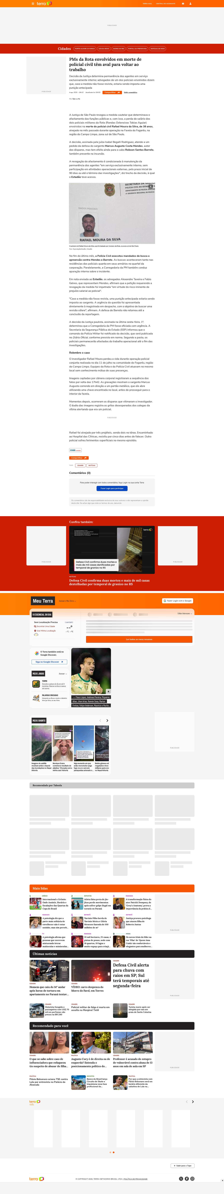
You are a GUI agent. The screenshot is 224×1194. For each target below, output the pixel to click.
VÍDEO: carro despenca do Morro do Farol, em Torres (87, 988)
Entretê (87, 915)
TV (43, 934)
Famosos (129, 896)
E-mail (183, 4)
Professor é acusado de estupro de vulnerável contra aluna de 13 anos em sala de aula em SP (132, 1062)
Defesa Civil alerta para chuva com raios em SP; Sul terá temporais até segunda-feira (131, 975)
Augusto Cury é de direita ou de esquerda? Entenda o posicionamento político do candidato (90, 1062)
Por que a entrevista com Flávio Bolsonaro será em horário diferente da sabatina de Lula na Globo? (140, 1083)
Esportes (88, 896)
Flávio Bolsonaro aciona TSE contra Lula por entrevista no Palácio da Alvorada (49, 1082)
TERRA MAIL (147, 4)
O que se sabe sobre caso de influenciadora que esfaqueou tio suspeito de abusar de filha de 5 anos (48, 1062)
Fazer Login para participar (112, 488)
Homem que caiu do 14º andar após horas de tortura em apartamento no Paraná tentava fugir (49, 990)
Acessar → (63, 673)
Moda (128, 934)
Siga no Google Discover (47, 661)
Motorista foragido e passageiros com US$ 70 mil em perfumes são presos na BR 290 (57, 1011)
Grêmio (45, 896)
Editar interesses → (185, 613)
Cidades (80, 465)
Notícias (92, 465)
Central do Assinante (165, 4)
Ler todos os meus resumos (139, 639)
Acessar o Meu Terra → (67, 601)
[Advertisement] (174, 1010)
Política (74, 1056)
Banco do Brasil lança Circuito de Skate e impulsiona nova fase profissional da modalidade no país (97, 1083)
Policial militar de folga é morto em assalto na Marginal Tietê (90, 1009)
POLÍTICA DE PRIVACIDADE (135, 1179)
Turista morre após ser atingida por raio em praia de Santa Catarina (140, 1009)
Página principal (44, 4)
